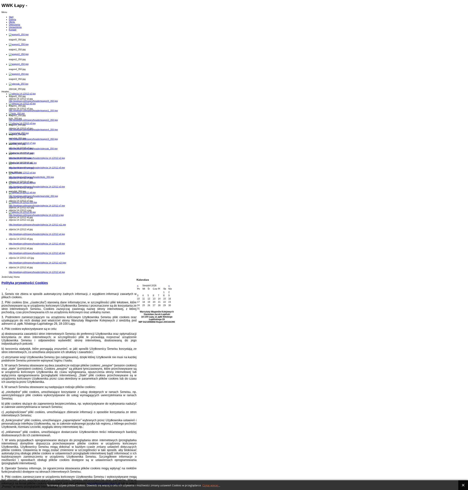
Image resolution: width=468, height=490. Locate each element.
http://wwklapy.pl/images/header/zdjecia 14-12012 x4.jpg (37, 234)
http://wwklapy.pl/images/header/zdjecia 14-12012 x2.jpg (37, 158)
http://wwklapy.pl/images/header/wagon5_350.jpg (33, 101)
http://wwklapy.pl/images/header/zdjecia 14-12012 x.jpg (36, 215)
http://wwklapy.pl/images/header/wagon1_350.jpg (33, 110)
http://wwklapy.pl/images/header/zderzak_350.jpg (33, 148)
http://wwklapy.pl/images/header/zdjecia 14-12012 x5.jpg (37, 167)
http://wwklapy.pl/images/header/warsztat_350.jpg (33, 196)
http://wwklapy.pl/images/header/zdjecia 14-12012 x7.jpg (37, 205)
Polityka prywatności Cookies (24, 283)
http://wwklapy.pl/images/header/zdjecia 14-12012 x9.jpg (37, 243)
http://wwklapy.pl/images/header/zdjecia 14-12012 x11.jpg (37, 224)
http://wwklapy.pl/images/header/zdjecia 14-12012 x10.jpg (37, 262)
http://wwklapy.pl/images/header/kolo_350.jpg (31, 177)
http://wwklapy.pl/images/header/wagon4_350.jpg (33, 129)
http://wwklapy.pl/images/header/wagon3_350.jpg (33, 139)
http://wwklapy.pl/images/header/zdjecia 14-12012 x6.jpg (37, 272)
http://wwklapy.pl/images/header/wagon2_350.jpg (33, 120)
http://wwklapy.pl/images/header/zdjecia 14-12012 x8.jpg (37, 253)
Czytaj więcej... (211, 485)
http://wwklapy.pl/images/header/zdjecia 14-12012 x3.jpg (37, 186)
